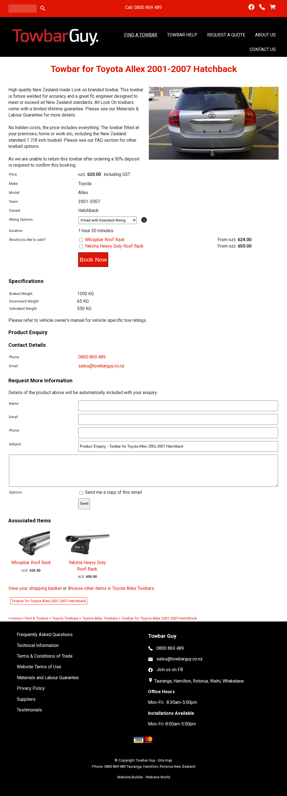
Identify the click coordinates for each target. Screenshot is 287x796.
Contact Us (263, 49)
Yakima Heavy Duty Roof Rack (114, 246)
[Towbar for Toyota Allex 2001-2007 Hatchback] (214, 158)
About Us (265, 35)
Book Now (93, 259)
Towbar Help (182, 35)
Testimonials (29, 710)
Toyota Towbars (65, 618)
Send (84, 503)
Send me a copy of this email (113, 492)
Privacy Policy (31, 688)
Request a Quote (226, 35)
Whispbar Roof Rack (105, 239)
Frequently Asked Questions (45, 634)
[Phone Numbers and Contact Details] (262, 7)
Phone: (14, 357)
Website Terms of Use (39, 666)
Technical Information (38, 645)
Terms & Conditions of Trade (45, 656)
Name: (14, 403)
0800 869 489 (92, 357)
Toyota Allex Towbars (100, 618)
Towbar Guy (145, 760)
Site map (165, 760)
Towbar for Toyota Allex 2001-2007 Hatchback (49, 601)
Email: (13, 366)
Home (16, 618)
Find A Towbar (140, 35)
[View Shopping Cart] (272, 7)
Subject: (15, 444)
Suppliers (26, 699)
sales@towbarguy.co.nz (101, 366)
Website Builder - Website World (143, 777)
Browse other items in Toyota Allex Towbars (111, 588)
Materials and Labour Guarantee (48, 677)
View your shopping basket (35, 588)
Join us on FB (169, 669)
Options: (16, 492)
